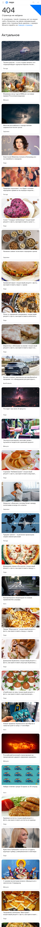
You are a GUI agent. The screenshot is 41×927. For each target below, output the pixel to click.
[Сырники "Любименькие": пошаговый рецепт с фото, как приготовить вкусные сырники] (20, 465)
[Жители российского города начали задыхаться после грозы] (20, 119)
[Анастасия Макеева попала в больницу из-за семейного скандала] (20, 150)
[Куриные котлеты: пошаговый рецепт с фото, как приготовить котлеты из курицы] (20, 811)
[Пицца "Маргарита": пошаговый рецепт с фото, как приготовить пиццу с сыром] (20, 622)
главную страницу (25, 25)
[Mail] (7, 2)
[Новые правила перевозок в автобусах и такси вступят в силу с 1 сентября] (20, 717)
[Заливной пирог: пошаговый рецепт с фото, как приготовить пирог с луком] (20, 276)
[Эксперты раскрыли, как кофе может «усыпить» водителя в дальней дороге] (20, 433)
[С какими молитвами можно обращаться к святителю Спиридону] (20, 874)
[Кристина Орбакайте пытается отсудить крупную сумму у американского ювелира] (20, 843)
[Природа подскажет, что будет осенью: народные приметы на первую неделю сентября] (20, 181)
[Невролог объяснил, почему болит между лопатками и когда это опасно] (20, 496)
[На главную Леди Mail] (11, 2)
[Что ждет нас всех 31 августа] (20, 402)
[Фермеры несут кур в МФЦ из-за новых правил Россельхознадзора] (20, 87)
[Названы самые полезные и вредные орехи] (20, 244)
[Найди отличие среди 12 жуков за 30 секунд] (20, 780)
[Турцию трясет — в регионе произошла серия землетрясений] (20, 528)
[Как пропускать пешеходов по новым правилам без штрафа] (20, 591)
